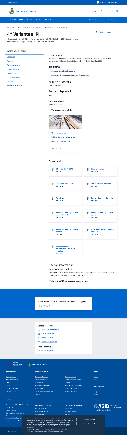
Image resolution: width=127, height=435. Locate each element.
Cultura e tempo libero (71, 388)
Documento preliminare (65, 183)
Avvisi (96, 380)
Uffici (7, 383)
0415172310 (12, 410)
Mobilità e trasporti (70, 377)
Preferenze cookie (62, 429)
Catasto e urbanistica (41, 377)
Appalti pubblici (39, 388)
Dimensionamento (98, 169)
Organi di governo (11, 377)
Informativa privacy (70, 411)
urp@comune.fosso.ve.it (17, 413)
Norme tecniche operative (101, 183)
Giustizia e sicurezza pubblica (73, 380)
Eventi (96, 395)
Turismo (37, 394)
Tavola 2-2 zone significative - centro (102, 213)
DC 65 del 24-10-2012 (64, 169)
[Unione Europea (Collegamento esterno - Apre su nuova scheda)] (15, 364)
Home (7, 27)
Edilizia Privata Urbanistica (63, 137)
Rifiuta (89, 419)
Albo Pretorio (68, 408)
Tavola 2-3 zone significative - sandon (67, 230)
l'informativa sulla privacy (55, 431)
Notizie (96, 377)
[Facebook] (100, 11)
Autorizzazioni (39, 383)
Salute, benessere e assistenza (44, 391)
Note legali (68, 414)
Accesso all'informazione (96, 20)
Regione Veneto (12, 2)
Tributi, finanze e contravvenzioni (74, 385)
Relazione (60, 198)
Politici (8, 385)
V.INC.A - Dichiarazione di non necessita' (102, 230)
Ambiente (67, 383)
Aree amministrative (12, 380)
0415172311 (12, 407)
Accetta (90, 424)
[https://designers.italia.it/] (107, 406)
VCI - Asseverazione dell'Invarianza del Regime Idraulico (66, 248)
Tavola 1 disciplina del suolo (102, 198)
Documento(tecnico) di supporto (45, 27)
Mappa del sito (12, 431)
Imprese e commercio (71, 391)
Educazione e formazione (42, 385)
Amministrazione (17, 27)
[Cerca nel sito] (117, 11)
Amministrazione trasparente (73, 405)
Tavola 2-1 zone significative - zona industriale (67, 213)
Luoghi (96, 392)
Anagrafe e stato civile (41, 380)
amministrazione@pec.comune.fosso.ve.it (18, 418)
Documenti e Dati (29, 27)
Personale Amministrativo (13, 388)
